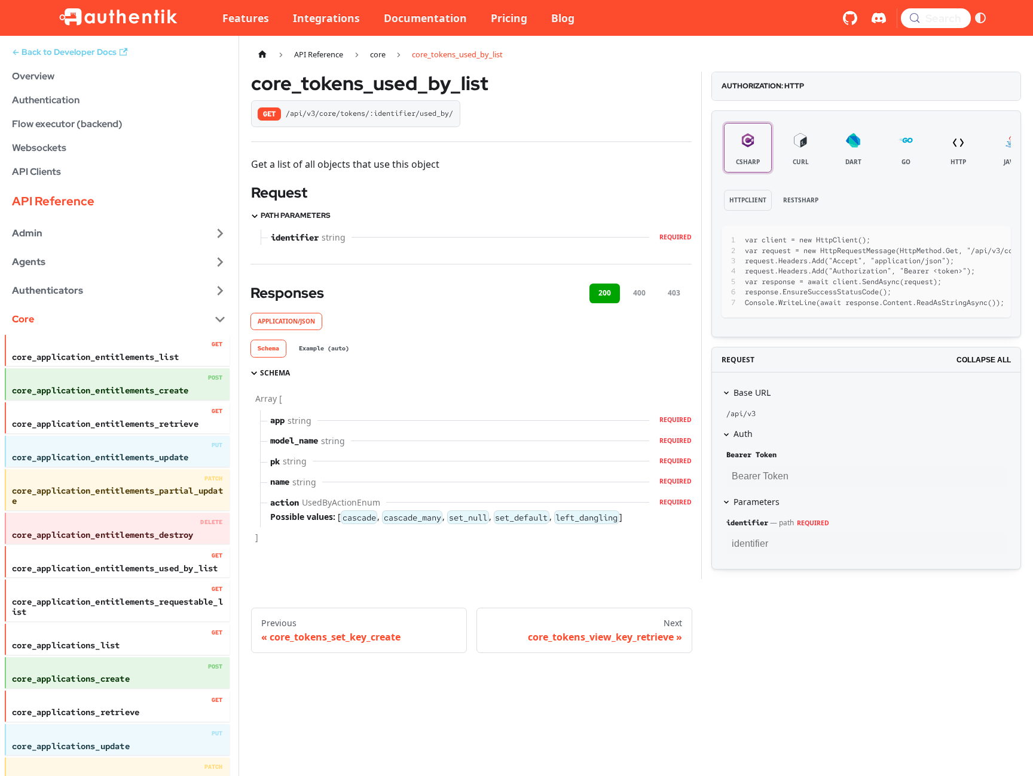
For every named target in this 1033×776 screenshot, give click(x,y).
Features (245, 18)
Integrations (326, 18)
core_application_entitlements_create (100, 390)
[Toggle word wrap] (953, 240)
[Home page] (262, 54)
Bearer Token (751, 455)
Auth (743, 433)
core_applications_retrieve (75, 712)
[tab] (268, 349)
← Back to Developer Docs (64, 52)
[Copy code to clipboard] (975, 240)
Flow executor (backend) (67, 124)
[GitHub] (850, 17)
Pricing (509, 18)
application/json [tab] (286, 321)
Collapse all (983, 360)
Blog (562, 18)
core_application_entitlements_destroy (103, 534)
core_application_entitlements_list (95, 357)
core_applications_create (71, 678)
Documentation (425, 18)
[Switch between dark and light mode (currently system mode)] (980, 17)
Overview (33, 76)
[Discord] (878, 17)
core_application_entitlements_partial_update (117, 495)
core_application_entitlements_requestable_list (117, 606)
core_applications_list (66, 645)
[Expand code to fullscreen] (996, 240)
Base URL (752, 392)
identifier (747, 523)
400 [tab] (639, 293)
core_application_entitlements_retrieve (105, 423)
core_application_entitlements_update (100, 457)
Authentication (46, 100)
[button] (119, 233)
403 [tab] (674, 293)
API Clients (36, 171)
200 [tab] (604, 293)
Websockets (39, 147)
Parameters (757, 501)
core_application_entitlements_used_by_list (115, 568)
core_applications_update (71, 746)
